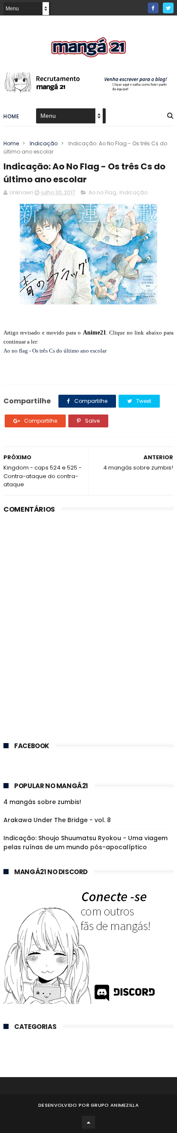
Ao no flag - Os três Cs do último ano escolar (55, 350)
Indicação (47, 143)
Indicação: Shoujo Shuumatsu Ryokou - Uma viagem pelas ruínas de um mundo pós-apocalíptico (85, 842)
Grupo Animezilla (115, 1105)
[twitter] (168, 8)
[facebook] (153, 8)
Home (11, 116)
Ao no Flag (102, 192)
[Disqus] (88, 624)
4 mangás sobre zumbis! (42, 802)
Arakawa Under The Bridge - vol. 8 (57, 820)
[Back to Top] (88, 1122)
